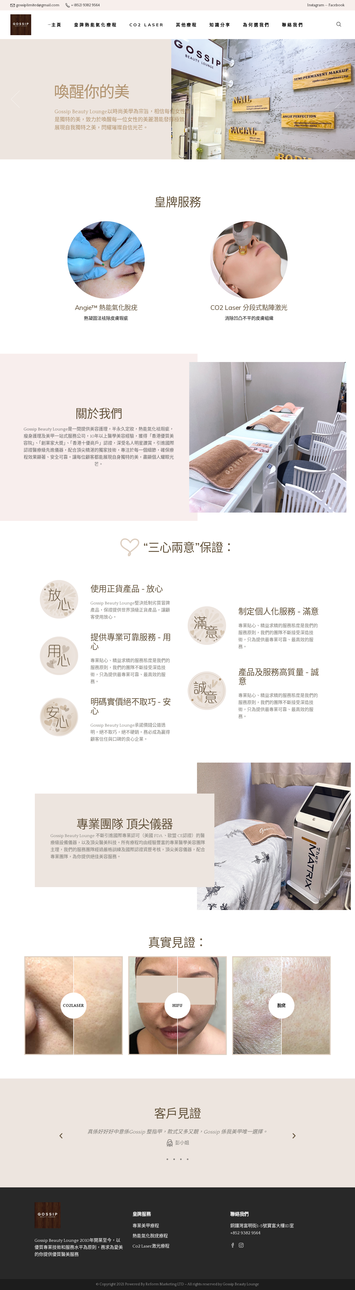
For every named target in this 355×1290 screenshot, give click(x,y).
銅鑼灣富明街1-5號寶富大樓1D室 (262, 1226)
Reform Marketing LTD (165, 1284)
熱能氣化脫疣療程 (150, 1236)
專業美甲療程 (146, 1226)
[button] (167, 1159)
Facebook (336, 5)
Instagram (315, 5)
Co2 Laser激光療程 (151, 1246)
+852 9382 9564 (245, 1233)
